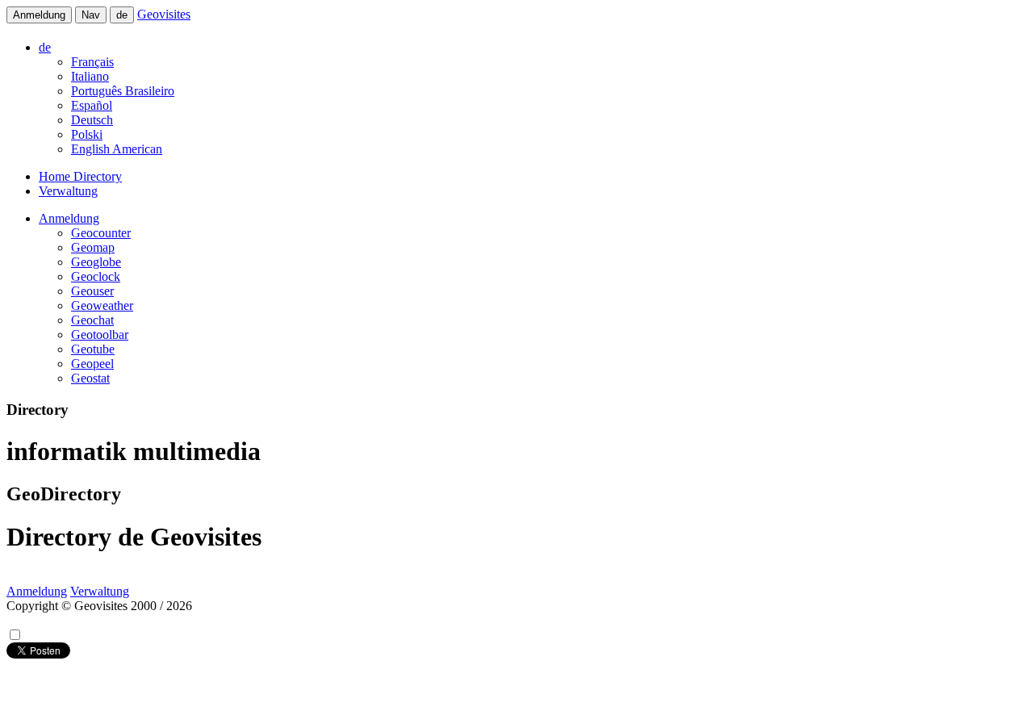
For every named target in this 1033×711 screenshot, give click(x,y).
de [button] (45, 47)
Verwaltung (68, 191)
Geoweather (102, 305)
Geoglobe (96, 262)
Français (92, 62)
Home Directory (80, 176)
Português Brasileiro (122, 91)
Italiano (90, 76)
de (122, 15)
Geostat (90, 378)
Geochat (92, 320)
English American (116, 149)
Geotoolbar (99, 334)
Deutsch (92, 120)
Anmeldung (39, 15)
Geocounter (101, 233)
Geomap (93, 247)
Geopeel (92, 363)
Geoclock (95, 276)
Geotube (93, 349)
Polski (86, 134)
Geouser (92, 291)
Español (91, 105)
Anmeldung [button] (69, 218)
